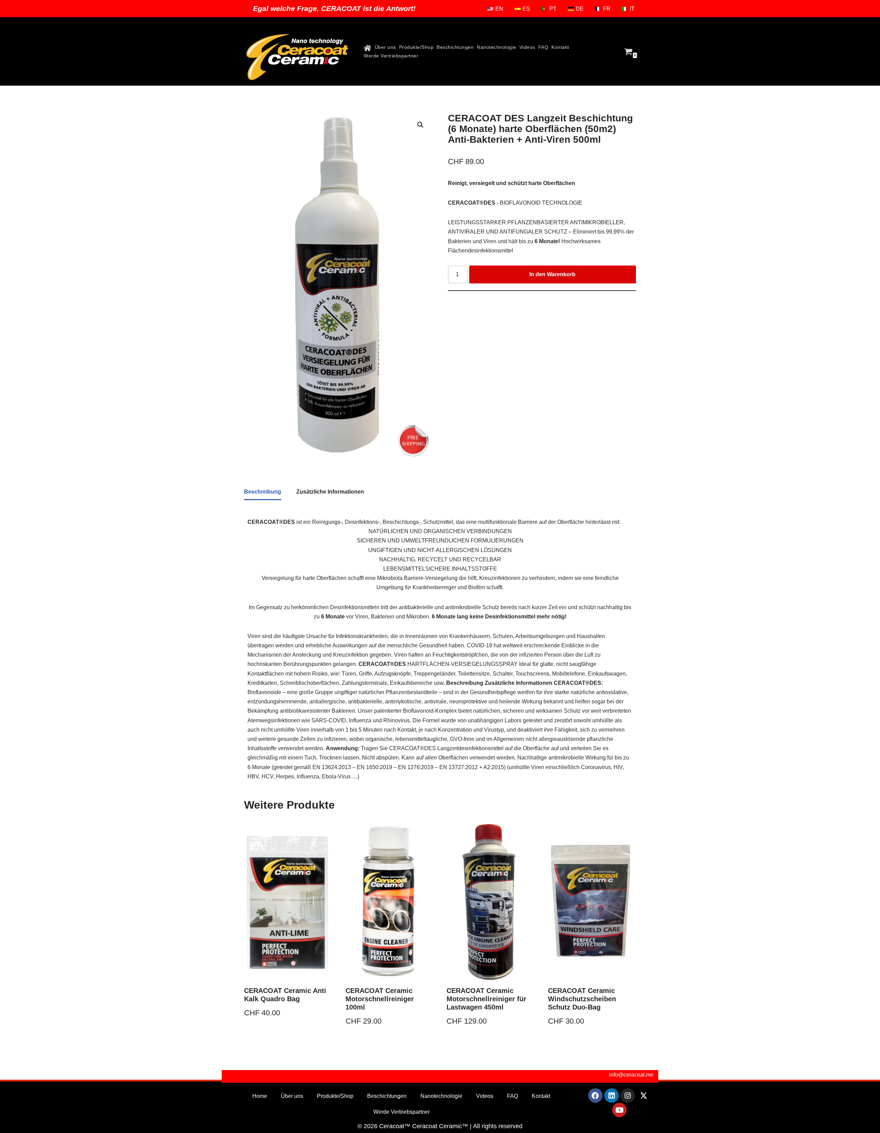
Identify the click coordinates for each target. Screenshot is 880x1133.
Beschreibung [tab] (262, 492)
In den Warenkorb (552, 274)
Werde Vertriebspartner (391, 55)
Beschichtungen (455, 47)
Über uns (385, 47)
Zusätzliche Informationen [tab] (330, 492)
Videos (527, 47)
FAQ (543, 47)
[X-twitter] (644, 1095)
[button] (420, 125)
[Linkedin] (611, 1095)
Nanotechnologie (496, 47)
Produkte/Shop (416, 47)
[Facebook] (595, 1095)
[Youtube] (619, 1110)
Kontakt (560, 47)
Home (259, 1096)
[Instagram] (627, 1095)
